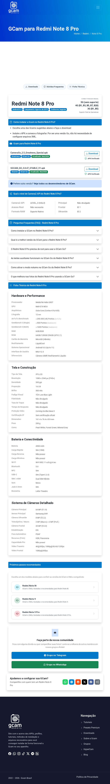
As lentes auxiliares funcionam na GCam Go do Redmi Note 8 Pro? (42, 258)
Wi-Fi (14, 462)
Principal (62, 203)
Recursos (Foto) (18, 538)
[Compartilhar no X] (84, 682)
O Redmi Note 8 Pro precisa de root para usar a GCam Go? (38, 249)
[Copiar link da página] (97, 682)
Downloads (33, 87)
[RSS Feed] (37, 752)
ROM (14, 335)
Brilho (14, 390)
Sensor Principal (18, 513)
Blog (85, 754)
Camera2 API (18, 203)
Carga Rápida (17, 450)
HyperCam (88, 749)
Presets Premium (91, 727)
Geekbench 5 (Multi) (20, 327)
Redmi (86, 33)
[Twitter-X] (28, 752)
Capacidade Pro (18, 542)
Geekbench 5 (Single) (21, 323)
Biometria (16, 491)
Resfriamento (17, 343)
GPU (13, 306)
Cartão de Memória (20, 339)
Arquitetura (16, 310)
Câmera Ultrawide (19, 518)
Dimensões (16, 419)
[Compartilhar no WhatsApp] (65, 682)
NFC (13, 470)
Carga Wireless (18, 458)
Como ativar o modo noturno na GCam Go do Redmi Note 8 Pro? (41, 267)
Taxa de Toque (18, 403)
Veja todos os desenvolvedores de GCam (54, 183)
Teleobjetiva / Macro (20, 522)
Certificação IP (18, 415)
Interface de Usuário (20, 351)
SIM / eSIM (16, 479)
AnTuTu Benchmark (20, 319)
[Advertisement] (55, 62)
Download (93, 153)
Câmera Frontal (18, 526)
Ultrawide (62, 211)
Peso (14, 423)
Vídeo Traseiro (18, 546)
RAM (14, 331)
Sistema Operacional (20, 347)
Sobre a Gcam (90, 738)
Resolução (16, 378)
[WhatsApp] (14, 752)
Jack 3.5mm (17, 487)
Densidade (16, 382)
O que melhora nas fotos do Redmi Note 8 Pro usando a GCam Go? (42, 276)
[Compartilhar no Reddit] (78, 682)
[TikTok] (23, 752)
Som (13, 483)
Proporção (16, 386)
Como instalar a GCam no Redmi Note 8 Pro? (32, 230)
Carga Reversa (18, 454)
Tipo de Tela (17, 374)
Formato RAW (18, 211)
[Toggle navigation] (98, 7)
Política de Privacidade (87, 777)
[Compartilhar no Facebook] (91, 682)
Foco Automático (19, 534)
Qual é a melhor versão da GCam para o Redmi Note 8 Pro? (39, 240)
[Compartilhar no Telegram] (71, 682)
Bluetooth (16, 466)
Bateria (15, 446)
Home (77, 33)
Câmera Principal (19, 509)
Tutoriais (87, 722)
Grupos (86, 744)
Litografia (16, 314)
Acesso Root (18, 207)
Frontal (61, 207)
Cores (14, 427)
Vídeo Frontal (17, 550)
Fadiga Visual (17, 395)
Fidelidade (16, 399)
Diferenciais (17, 356)
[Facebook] (9, 752)
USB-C (14, 474)
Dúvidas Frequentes (55, 87)
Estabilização (17, 530)
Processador (17, 302)
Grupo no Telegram (56, 655)
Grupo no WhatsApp (56, 664)
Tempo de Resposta (20, 407)
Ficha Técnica (78, 87)
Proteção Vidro (18, 411)
